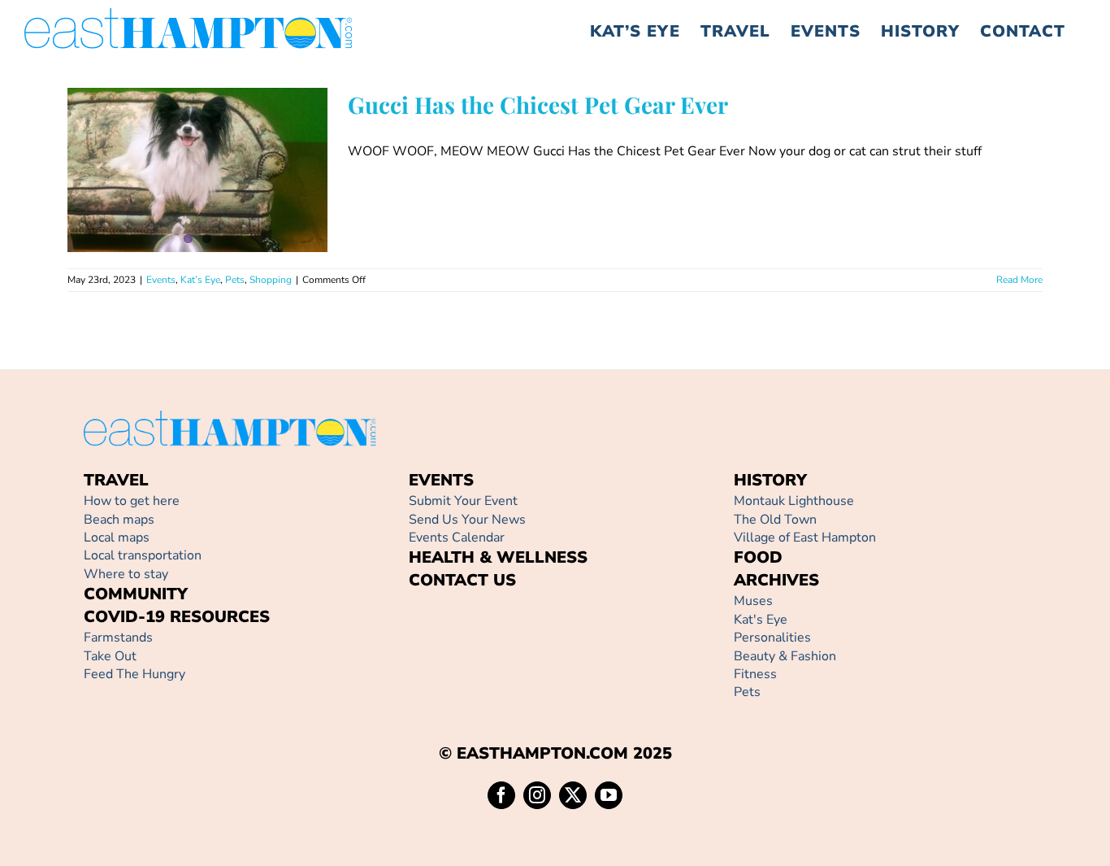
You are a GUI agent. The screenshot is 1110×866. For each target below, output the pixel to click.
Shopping (249, 212)
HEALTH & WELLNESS (498, 557)
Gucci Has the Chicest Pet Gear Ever (174, 137)
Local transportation (143, 555)
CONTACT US (462, 580)
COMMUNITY (136, 594)
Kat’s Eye (179, 212)
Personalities (772, 637)
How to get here (132, 501)
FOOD (758, 557)
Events (139, 212)
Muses (753, 601)
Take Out (110, 656)
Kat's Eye (760, 620)
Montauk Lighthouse (794, 501)
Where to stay (126, 574)
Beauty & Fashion (785, 656)
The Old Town (775, 520)
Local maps (117, 537)
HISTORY (770, 480)
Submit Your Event (463, 501)
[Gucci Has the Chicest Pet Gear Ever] (197, 170)
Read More (1019, 279)
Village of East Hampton (805, 537)
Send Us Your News (467, 520)
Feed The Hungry (134, 674)
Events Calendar (457, 537)
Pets (213, 212)
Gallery (220, 137)
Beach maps (119, 520)
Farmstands (118, 637)
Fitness (755, 674)
